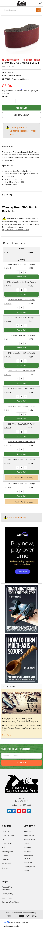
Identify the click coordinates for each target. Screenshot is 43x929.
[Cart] (40, 3)
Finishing (27, 847)
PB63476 (7, 445)
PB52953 (7, 357)
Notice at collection (11, 926)
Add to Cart (21, 277)
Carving (26, 843)
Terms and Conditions (10, 902)
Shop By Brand (29, 866)
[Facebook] (14, 811)
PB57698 (7, 392)
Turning (26, 870)
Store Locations (8, 835)
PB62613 (7, 428)
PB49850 (7, 303)
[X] (34, 811)
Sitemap (5, 868)
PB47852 (7, 286)
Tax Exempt (6, 864)
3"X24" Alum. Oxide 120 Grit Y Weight (21, 406)
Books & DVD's (29, 839)
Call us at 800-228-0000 (21, 805)
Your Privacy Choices (18, 922)
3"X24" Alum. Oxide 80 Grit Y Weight (21, 371)
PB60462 (7, 410)
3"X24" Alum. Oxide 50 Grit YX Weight (21, 264)
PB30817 (7, 268)
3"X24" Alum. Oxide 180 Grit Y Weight (21, 442)
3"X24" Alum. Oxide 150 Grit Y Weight (21, 424)
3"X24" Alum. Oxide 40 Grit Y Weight (21, 335)
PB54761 (7, 374)
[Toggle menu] (3, 3)
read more (6, 735)
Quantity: (6, 96)
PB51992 (7, 321)
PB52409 (7, 339)
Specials (5, 860)
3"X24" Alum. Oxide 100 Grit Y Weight (21, 388)
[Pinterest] (24, 811)
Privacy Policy (7, 894)
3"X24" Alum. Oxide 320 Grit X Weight (21, 300)
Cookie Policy (7, 898)
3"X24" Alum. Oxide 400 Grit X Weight (21, 459)
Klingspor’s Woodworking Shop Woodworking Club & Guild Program (20, 719)
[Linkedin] (29, 811)
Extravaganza (7, 851)
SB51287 (7, 487)
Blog (4, 847)
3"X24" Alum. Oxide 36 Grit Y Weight (21, 317)
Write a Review (8, 67)
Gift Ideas (27, 851)
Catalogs (5, 831)
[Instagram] (9, 811)
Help (4, 839)
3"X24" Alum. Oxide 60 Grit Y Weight (21, 353)
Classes (5, 855)
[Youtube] (19, 811)
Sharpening (28, 862)
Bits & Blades (29, 835)
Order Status (7, 843)
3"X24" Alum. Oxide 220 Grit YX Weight (21, 282)
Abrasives (27, 831)
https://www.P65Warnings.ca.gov (15, 230)
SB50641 (7, 463)
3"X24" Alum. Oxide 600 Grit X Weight (21, 483)
